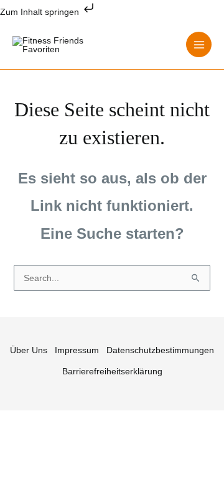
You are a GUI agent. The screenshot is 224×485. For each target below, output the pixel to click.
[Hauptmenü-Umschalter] (199, 44)
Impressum (77, 350)
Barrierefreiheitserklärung (112, 371)
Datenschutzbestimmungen (160, 350)
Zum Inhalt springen (41, 12)
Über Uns (28, 350)
